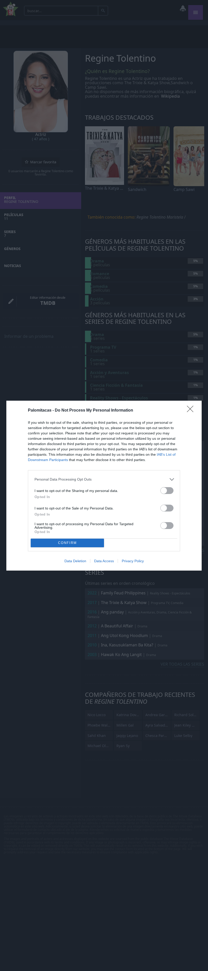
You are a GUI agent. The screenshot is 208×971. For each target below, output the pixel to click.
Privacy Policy (133, 561)
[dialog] (104, 486)
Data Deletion (75, 561)
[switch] (167, 490)
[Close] (192, 410)
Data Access (104, 561)
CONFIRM (67, 543)
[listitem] (104, 479)
